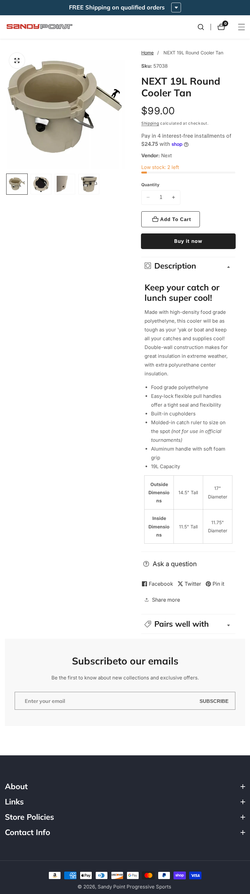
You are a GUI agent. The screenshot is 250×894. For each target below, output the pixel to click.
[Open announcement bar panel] (176, 7)
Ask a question (175, 564)
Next (166, 155)
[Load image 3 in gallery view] (65, 184)
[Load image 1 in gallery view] (17, 184)
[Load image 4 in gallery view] (88, 184)
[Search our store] (204, 27)
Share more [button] (166, 599)
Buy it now (188, 241)
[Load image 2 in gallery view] (41, 184)
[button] (188, 624)
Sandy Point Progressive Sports (134, 886)
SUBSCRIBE (214, 701)
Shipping (150, 123)
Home (147, 52)
